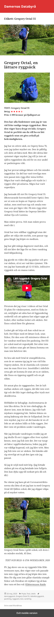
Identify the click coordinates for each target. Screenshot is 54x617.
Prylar (23, 593)
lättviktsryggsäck (37, 596)
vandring (27, 599)
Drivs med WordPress (13, 605)
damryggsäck (9, 596)
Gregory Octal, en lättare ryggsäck (21, 65)
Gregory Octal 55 (23, 596)
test (21, 599)
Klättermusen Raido (35, 584)
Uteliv (33, 593)
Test (28, 593)
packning (7, 599)
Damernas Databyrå (20, 6)
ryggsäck (15, 599)
